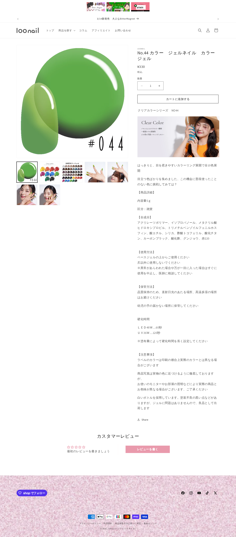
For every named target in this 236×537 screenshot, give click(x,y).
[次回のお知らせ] (218, 18)
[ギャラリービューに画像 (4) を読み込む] (95, 172)
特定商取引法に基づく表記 (128, 523)
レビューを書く (147, 449)
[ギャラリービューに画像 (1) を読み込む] (27, 172)
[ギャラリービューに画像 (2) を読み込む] (49, 172)
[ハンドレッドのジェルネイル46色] (137, 110)
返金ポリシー (150, 523)
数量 (139, 78)
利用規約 (108, 523)
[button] (66, 30)
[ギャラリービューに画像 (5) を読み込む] (117, 172)
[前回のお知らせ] (18, 18)
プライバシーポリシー (90, 523)
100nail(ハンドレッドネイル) (122, 528)
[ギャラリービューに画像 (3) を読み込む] (72, 172)
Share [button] (145, 419)
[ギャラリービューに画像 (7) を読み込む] (49, 194)
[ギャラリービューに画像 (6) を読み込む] (27, 194)
